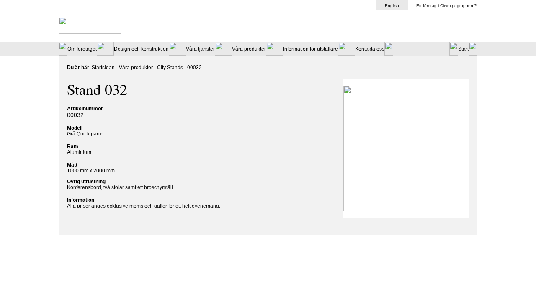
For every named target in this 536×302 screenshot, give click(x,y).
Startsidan (103, 67)
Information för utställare (310, 49)
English (392, 5)
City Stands (170, 67)
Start (463, 49)
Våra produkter (249, 49)
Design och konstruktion (141, 49)
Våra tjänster (200, 49)
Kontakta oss (369, 49)
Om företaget (82, 49)
